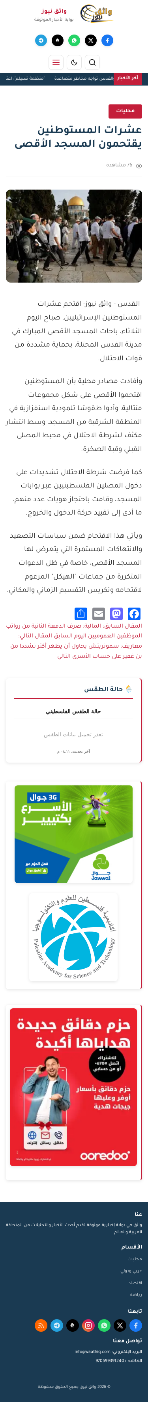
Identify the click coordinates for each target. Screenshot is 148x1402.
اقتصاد (135, 1283)
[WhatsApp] (74, 40)
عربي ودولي (131, 1271)
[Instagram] (88, 1325)
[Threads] (58, 40)
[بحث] (92, 62)
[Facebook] (107, 40)
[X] (91, 40)
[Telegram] (41, 40)
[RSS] (41, 1325)
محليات (134, 1259)
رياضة (136, 1295)
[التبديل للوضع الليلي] (74, 62)
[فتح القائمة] (56, 62)
